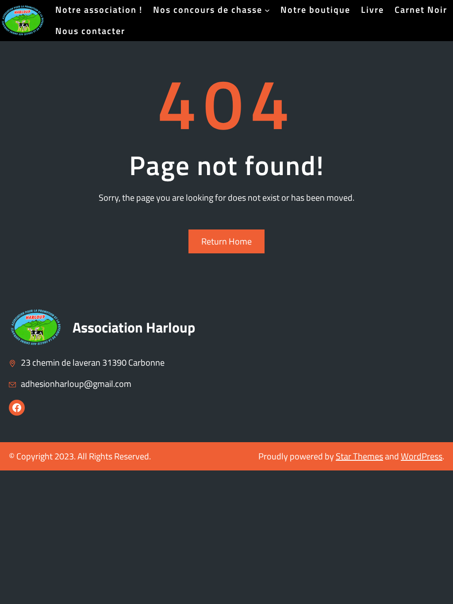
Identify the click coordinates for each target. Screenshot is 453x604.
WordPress (421, 456)
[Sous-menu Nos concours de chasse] (267, 9)
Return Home (226, 241)
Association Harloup (134, 327)
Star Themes (359, 456)
